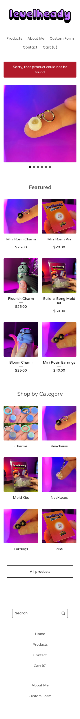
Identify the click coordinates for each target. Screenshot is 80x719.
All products (40, 571)
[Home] (40, 16)
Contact (30, 47)
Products (14, 38)
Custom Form (62, 38)
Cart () (50, 47)
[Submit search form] (63, 613)
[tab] (30, 167)
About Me (36, 38)
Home (40, 634)
